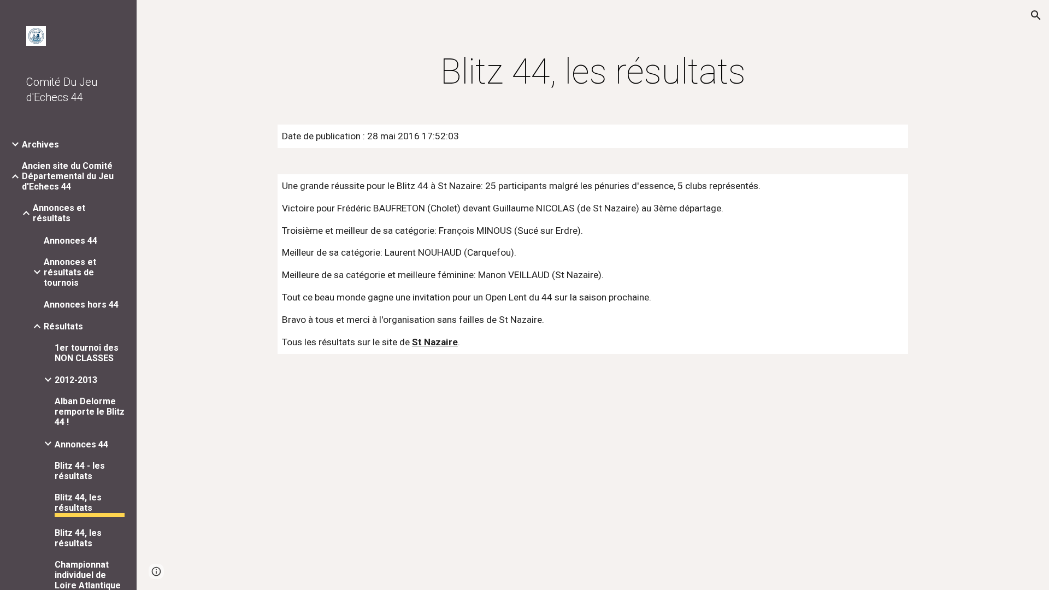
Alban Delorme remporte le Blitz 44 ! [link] (90, 411)
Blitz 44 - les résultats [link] (80, 471)
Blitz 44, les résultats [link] (78, 502)
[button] (1036, 15)
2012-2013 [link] (76, 380)
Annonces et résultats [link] (59, 213)
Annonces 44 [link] (70, 240)
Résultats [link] (63, 326)
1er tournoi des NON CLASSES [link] (87, 353)
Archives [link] (40, 144)
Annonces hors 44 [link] (81, 304)
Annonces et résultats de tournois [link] (70, 272)
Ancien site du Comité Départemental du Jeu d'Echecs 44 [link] (68, 176)
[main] (593, 72)
